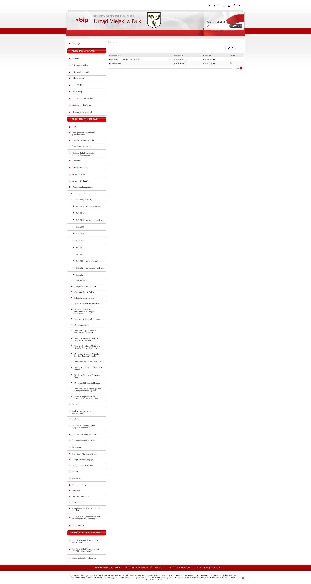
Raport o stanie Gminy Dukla (84, 434)
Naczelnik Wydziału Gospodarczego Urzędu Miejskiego (84, 311)
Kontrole (76, 161)
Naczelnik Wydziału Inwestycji (87, 304)
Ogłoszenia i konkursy (81, 105)
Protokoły (76, 419)
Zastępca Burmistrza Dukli (85, 286)
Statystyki (76, 478)
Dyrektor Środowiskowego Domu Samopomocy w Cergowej (88, 390)
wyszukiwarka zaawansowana (223, 30)
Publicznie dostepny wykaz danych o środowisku (83, 427)
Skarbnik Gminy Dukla (84, 292)
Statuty (75, 471)
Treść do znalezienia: (216, 22)
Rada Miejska (78, 85)
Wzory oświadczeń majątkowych (88, 194)
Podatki (75, 404)
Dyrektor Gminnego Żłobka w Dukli (87, 376)
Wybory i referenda (80, 496)
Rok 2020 (80, 234)
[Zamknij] (242, 578)
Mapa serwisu (78, 526)
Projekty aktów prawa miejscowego (81, 412)
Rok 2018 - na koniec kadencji (89, 206)
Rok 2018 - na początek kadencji (90, 220)
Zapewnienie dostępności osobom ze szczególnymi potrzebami (86, 518)
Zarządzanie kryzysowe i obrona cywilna (86, 509)
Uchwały (76, 491)
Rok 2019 (80, 227)
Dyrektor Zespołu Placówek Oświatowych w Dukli (86, 332)
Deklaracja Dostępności (82, 112)
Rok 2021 (80, 241)
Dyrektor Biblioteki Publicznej (87, 383)
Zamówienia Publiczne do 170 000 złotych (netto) (85, 541)
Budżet (75, 127)
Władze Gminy (78, 78)
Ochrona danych (79, 174)
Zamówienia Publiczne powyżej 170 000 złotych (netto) (85, 550)
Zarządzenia (77, 502)
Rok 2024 (80, 275)
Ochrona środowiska (80, 181)
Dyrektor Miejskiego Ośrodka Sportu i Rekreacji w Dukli (86, 355)
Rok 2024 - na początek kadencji (90, 268)
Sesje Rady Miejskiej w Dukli (84, 454)
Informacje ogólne (80, 65)
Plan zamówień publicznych (84, 558)
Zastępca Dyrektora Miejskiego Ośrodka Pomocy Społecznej (87, 347)
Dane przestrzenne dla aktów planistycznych (84, 134)
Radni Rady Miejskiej (83, 200)
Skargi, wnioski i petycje (82, 460)
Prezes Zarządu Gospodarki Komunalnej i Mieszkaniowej (86, 397)
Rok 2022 (80, 248)
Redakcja (76, 44)
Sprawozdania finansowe (82, 465)
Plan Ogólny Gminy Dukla (83, 140)
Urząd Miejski (78, 92)
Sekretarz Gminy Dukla (84, 298)
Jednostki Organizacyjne (82, 98)
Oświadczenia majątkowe (82, 187)
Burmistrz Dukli (81, 281)
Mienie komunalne (80, 168)
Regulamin (76, 447)
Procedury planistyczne (82, 146)
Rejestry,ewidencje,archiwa (83, 440)
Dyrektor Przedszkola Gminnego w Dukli (88, 368)
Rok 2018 (80, 213)
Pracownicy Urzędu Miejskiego (87, 319)
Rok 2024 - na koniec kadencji (89, 261)
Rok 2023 (80, 254)
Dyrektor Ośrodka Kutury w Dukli (88, 362)
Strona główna (78, 58)
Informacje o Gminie (81, 72)
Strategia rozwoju (79, 485)
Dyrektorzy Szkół (81, 325)
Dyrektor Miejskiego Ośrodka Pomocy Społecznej (86, 339)
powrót (236, 68)
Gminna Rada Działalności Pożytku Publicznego (83, 154)
